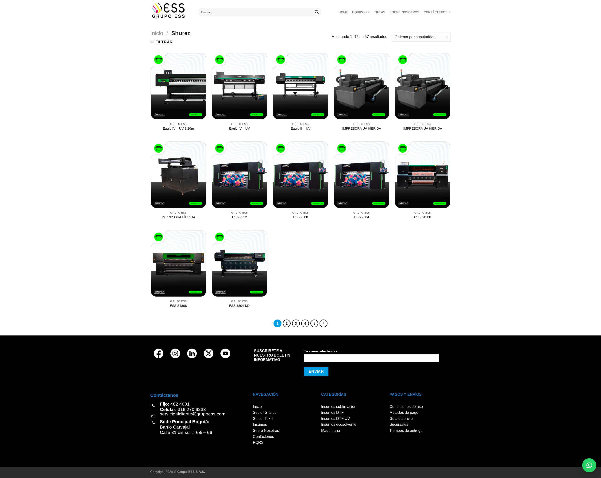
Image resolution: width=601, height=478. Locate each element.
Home (343, 12)
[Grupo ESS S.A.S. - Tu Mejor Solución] (171, 10)
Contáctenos (436, 12)
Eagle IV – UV (239, 128)
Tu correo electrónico (321, 351)
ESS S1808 (178, 306)
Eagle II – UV (300, 128)
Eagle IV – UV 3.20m (178, 128)
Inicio (156, 33)
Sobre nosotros (404, 12)
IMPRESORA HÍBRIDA (178, 217)
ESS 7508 (300, 217)
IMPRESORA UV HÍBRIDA (361, 128)
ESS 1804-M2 (239, 306)
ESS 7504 (361, 217)
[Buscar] (317, 12)
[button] (589, 465)
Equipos (359, 12)
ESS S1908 (422, 217)
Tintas (379, 12)
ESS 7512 (239, 217)
